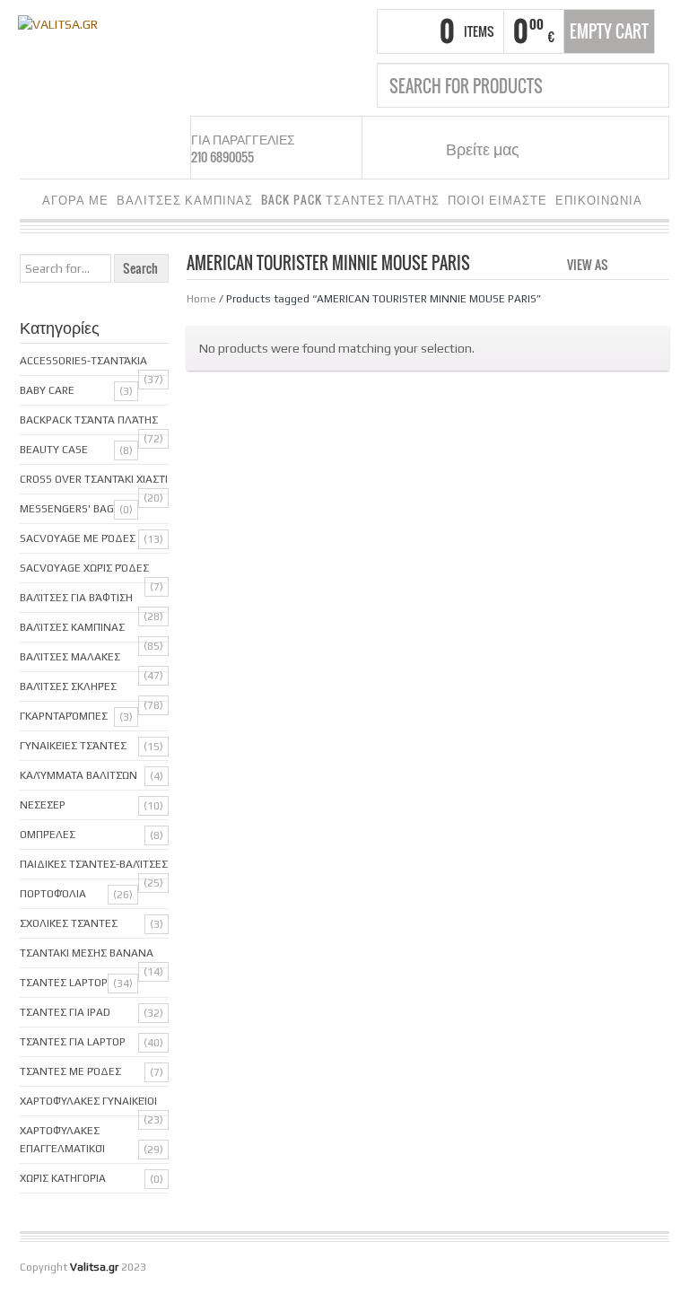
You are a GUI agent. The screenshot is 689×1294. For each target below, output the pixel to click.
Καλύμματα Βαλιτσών (78, 775)
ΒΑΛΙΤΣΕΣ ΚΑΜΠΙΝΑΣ (185, 199)
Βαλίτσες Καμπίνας (72, 627)
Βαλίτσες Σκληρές (68, 686)
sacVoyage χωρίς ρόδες (84, 568)
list (657, 263)
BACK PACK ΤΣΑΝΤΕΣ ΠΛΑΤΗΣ (350, 199)
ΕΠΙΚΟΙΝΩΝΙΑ (598, 199)
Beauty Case (54, 449)
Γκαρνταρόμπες (64, 716)
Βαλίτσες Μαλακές (70, 657)
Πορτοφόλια (53, 893)
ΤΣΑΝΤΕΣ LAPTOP (64, 982)
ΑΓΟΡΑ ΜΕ (75, 199)
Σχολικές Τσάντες (69, 923)
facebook (554, 148)
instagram (577, 148)
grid (626, 263)
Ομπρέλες (47, 834)
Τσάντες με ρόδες (70, 1071)
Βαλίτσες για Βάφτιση (76, 597)
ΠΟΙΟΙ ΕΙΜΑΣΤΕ (497, 199)
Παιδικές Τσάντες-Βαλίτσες (94, 864)
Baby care (47, 390)
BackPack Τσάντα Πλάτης (89, 420)
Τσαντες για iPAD (65, 1012)
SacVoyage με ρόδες (77, 538)
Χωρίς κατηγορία (63, 1178)
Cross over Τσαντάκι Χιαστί (94, 479)
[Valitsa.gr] (58, 22)
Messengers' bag (67, 509)
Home (201, 299)
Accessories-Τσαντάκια (83, 360)
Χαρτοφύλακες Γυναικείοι (88, 1101)
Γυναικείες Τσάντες (73, 745)
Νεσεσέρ (42, 805)
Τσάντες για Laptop (73, 1042)
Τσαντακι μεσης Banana (86, 953)
